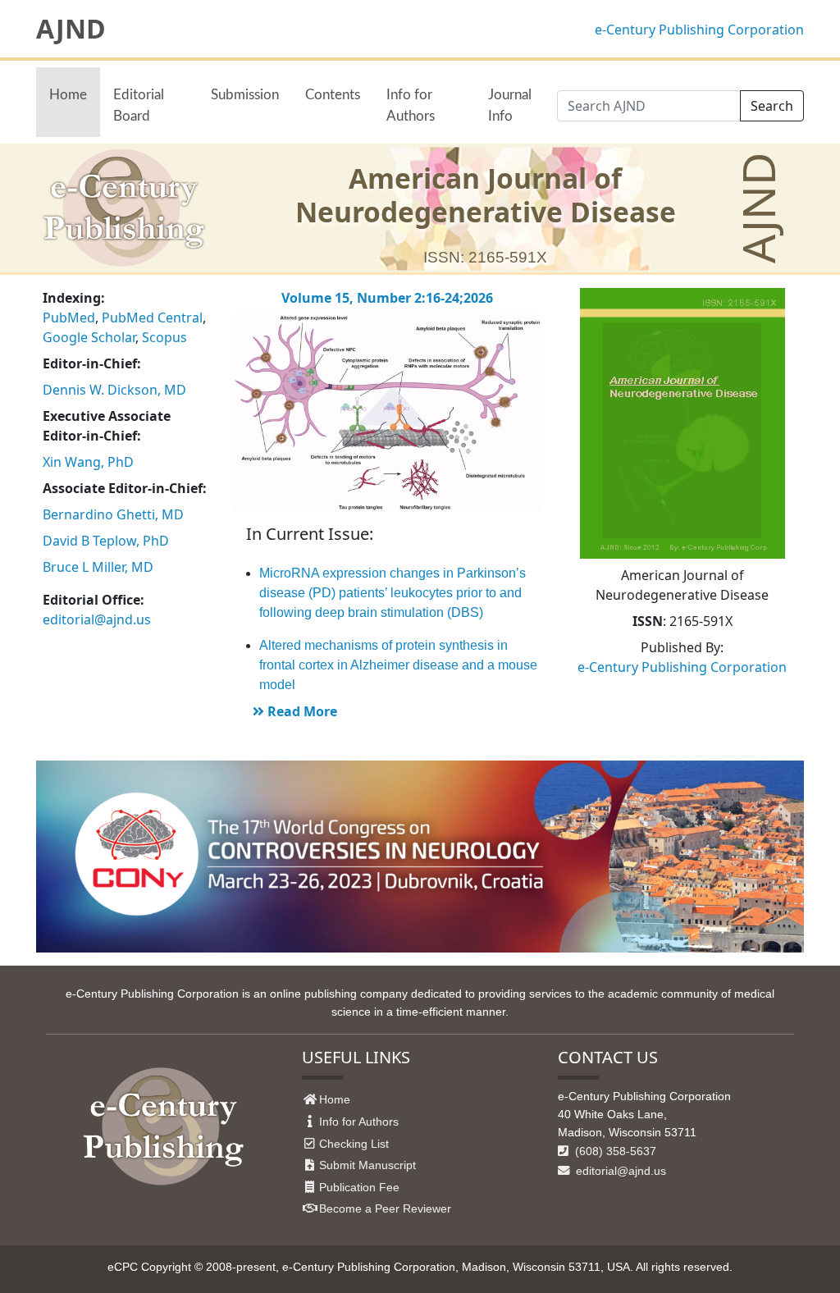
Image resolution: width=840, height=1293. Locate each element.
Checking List (354, 1143)
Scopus (164, 337)
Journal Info (510, 105)
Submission (245, 95)
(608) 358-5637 (614, 1151)
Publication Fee (359, 1187)
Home (68, 95)
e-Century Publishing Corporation (699, 30)
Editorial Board (138, 105)
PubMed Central (152, 317)
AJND (71, 28)
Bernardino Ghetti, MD (113, 514)
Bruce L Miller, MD (98, 567)
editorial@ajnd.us (97, 619)
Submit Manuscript (367, 1165)
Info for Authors (410, 105)
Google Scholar (89, 337)
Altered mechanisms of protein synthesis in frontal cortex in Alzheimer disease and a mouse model (398, 665)
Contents (332, 95)
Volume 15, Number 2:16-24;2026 (387, 298)
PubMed (69, 317)
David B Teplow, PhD (106, 541)
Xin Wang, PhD (88, 462)
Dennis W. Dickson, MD (114, 390)
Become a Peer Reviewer (385, 1208)
